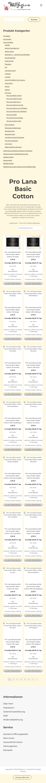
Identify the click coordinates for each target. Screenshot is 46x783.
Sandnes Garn (10, 131)
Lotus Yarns (9, 83)
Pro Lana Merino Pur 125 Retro (16, 108)
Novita (7, 86)
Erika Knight (9, 61)
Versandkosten (12, 271)
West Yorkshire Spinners (13, 147)
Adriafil (7, 45)
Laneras (7, 77)
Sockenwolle (7, 160)
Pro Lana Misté (11, 114)
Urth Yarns (8, 144)
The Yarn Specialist (11, 141)
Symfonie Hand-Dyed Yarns (14, 137)
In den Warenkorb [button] (12, 283)
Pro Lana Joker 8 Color (14, 98)
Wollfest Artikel (8, 163)
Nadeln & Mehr (8, 157)
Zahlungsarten (10, 746)
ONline (7, 90)
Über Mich (8, 704)
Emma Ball (7, 39)
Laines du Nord (10, 70)
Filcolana (8, 64)
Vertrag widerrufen (22, 777)
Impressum (8, 708)
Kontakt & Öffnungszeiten (15, 734)
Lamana (8, 74)
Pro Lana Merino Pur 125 (14, 105)
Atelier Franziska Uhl (12, 48)
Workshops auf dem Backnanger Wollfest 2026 (19, 167)
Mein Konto (8, 738)
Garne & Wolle (8, 42)
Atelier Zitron (9, 51)
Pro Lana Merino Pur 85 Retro (16, 111)
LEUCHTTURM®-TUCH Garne (15, 80)
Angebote (6, 36)
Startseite (7, 750)
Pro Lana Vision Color (13, 121)
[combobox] (30, 228)
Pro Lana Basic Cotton (14, 95)
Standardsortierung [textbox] (25, 228)
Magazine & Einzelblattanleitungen (15, 154)
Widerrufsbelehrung (13, 720)
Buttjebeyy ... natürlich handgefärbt (17, 54)
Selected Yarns (10, 134)
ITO (6, 67)
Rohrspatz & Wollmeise (13, 128)
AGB (5, 716)
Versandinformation (12, 742)
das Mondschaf (10, 58)
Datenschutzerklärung (14, 712)
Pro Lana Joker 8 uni (13, 102)
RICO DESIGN (9, 125)
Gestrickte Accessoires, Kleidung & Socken (17, 151)
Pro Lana (8, 93)
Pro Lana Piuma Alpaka (14, 118)
